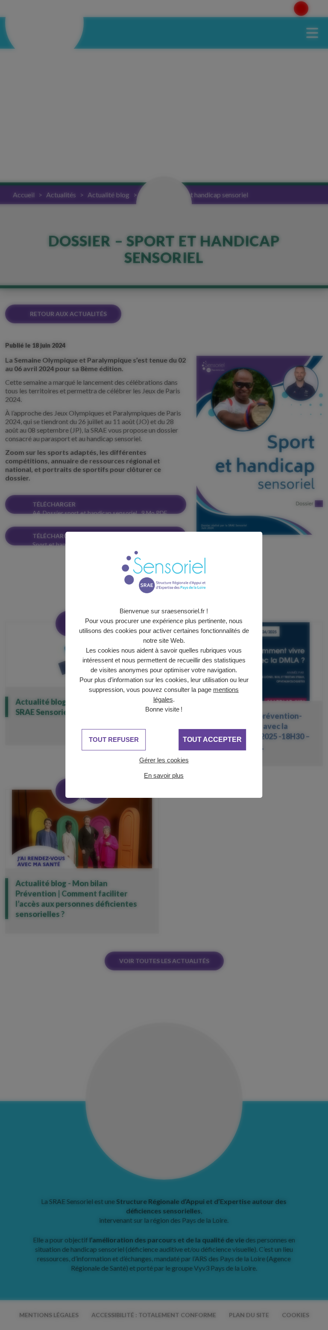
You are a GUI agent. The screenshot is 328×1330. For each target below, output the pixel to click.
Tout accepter (212, 739)
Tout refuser (114, 739)
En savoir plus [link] (164, 775)
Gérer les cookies (164, 760)
